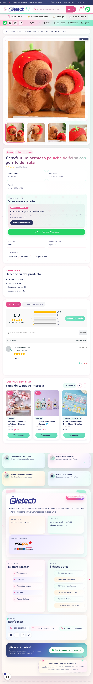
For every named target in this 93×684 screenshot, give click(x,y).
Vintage (60, 16)
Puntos (48, 23)
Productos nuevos (24, 586)
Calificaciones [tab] (13, 304)
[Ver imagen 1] (15, 133)
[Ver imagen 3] (57, 133)
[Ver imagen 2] (36, 133)
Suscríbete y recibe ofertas (68, 605)
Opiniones (61, 23)
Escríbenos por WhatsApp (68, 650)
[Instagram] (15, 23)
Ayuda (86, 23)
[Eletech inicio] (23, 500)
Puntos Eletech (22, 599)
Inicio (6, 31)
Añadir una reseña (75, 318)
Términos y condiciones (67, 586)
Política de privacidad (66, 579)
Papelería (15, 16)
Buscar (71, 9)
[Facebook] (10, 23)
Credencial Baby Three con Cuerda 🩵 (17, 423)
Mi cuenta (36, 23)
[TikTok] (20, 23)
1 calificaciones (22, 167)
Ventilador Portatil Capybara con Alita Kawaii (71, 423)
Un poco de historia (65, 573)
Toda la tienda (79, 16)
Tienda (12, 31)
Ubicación (74, 23)
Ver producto (18, 435)
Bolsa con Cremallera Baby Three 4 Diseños (44, 423)
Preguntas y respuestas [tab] (34, 304)
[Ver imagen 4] (78, 133)
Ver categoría (69, 385)
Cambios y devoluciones (67, 592)
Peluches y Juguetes (24, 152)
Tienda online (22, 573)
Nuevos (19, 31)
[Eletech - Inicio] (16, 9)
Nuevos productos (39, 16)
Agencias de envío (65, 599)
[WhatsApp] (87, 9)
